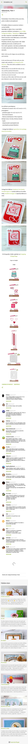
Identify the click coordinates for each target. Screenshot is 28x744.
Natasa (8, 520)
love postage (23, 129)
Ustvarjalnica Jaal (8, 2)
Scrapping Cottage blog (7, 384)
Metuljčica (8, 474)
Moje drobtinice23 (10, 428)
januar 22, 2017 (12, 546)
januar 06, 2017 (14, 456)
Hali (7, 514)
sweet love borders (6, 131)
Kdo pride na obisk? (5, 728)
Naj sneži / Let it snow (5, 706)
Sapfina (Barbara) (10, 466)
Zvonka (8, 447)
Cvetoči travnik (10, 436)
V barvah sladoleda (5, 684)
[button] (2, 15)
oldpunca (8, 456)
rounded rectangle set (10, 193)
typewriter (16, 129)
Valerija (8, 420)
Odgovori (8, 401)
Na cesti (2, 618)
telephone (15, 189)
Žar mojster (3, 640)
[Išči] (26, 2)
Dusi (7, 528)
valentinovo (17, 384)
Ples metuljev (4, 662)
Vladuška (8, 505)
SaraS (7, 546)
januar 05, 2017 (13, 394)
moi (7, 404)
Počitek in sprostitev (5, 596)
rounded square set (7, 191)
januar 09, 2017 (11, 514)
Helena (8, 394)
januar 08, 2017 (14, 493)
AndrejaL (8, 537)
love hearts (21, 189)
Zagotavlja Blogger (14, 742)
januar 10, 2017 (11, 528)
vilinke (7, 410)
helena (7, 482)
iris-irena (8, 493)
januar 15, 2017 (14, 537)
